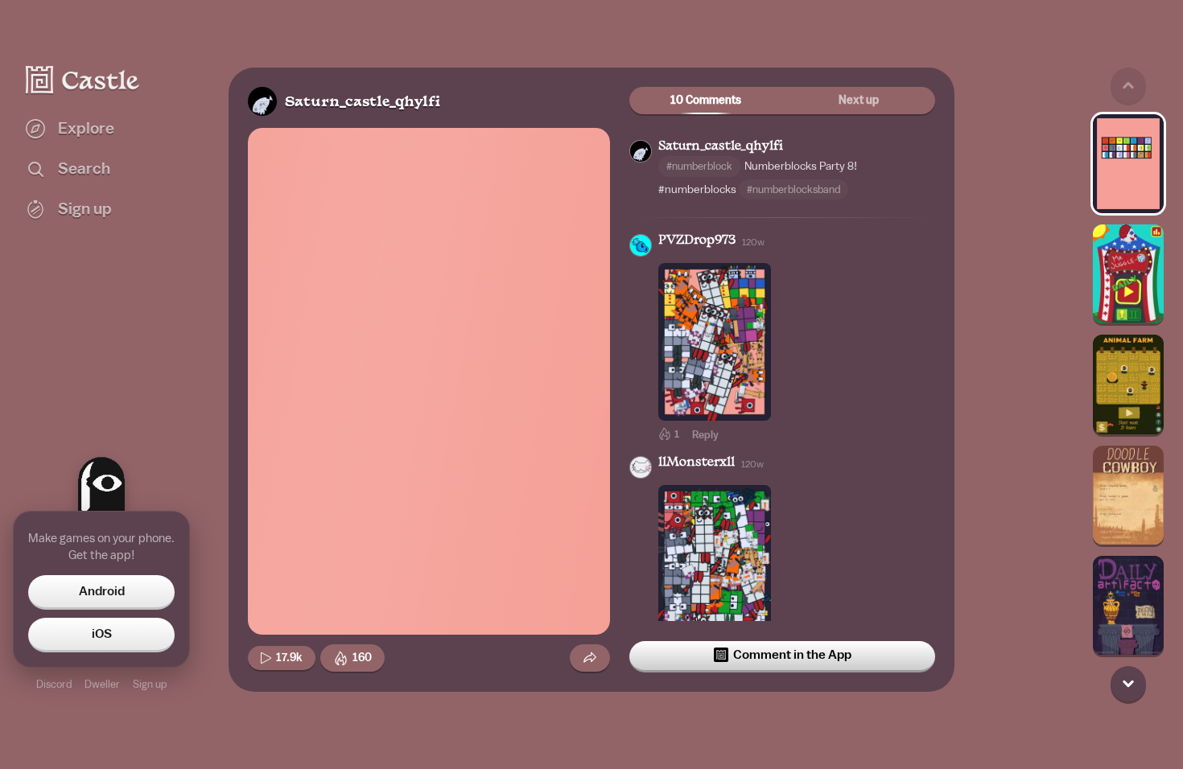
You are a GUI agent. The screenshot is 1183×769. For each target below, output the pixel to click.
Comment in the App (792, 654)
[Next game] (1128, 683)
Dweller (102, 684)
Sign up (150, 684)
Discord (54, 684)
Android (102, 591)
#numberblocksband (793, 189)
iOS (102, 633)
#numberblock (699, 166)
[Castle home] (83, 79)
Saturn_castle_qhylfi (362, 102)
